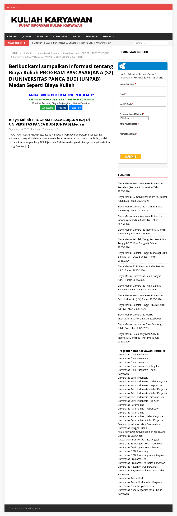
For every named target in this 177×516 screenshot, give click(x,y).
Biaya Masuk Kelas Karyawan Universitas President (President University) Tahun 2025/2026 (141, 187)
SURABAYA (108, 36)
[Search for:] (151, 42)
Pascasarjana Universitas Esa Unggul (138, 439)
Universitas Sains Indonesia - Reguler (138, 400)
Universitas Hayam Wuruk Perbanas (138, 466)
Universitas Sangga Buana (132, 428)
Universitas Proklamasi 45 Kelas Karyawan (141, 462)
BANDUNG (42, 36)
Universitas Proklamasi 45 (132, 459)
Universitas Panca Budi (130, 478)
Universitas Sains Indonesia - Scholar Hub (141, 397)
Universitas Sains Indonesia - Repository (140, 385)
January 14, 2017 (20, 129)
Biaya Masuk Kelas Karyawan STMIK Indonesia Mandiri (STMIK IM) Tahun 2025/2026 (138, 337)
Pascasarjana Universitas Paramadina (139, 424)
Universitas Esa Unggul (130, 435)
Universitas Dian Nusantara (133, 354)
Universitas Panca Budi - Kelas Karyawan (140, 482)
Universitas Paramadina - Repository (138, 408)
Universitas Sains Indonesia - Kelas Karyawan (143, 381)
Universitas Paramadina (131, 404)
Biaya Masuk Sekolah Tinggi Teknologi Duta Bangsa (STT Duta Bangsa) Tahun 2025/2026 (142, 256)
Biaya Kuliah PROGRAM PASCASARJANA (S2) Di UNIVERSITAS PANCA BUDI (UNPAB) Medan (49, 122)
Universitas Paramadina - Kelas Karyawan (141, 416)
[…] (27, 146)
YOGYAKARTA (60, 36)
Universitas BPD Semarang (133, 451)
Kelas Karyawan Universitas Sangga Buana (141, 431)
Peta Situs (12, 7)
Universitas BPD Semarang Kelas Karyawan (142, 455)
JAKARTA (26, 36)
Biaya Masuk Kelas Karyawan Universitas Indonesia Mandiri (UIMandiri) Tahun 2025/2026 (141, 220)
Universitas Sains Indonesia (133, 377)
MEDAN (77, 36)
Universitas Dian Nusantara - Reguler (138, 366)
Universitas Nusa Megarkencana (136, 486)
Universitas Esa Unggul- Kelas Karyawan (140, 443)
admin (36, 129)
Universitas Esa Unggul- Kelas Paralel (138, 447)
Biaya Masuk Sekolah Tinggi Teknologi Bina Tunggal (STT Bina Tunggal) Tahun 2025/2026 (142, 243)
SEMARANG (92, 36)
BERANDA (12, 36)
